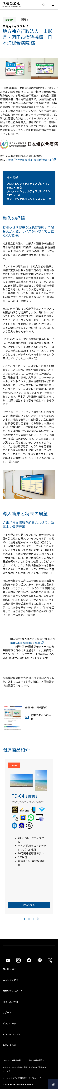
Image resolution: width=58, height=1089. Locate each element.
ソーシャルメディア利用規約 (15, 1078)
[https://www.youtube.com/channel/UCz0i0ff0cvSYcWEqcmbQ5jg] (8, 960)
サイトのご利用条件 (37, 1067)
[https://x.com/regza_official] (50, 960)
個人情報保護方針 (36, 1060)
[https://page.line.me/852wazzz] (39, 960)
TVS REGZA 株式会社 (12, 1060)
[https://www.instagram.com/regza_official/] (18, 960)
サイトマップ (35, 1078)
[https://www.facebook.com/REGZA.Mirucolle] (29, 960)
